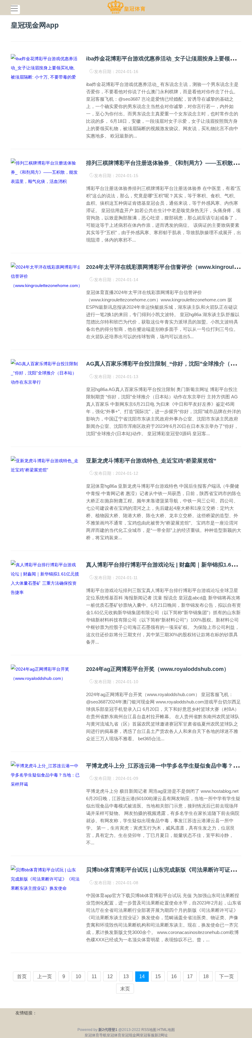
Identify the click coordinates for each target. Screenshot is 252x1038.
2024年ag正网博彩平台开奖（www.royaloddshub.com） (157, 669)
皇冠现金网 (130, 1035)
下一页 (226, 976)
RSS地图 (148, 1030)
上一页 (44, 976)
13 (126, 976)
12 (110, 976)
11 (94, 976)
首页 (22, 976)
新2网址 (161, 1035)
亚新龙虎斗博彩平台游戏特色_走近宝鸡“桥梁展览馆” (151, 461)
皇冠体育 (114, 1035)
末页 (125, 988)
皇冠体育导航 (96, 1035)
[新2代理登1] (126, 7)
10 (78, 976)
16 (174, 976)
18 (206, 976)
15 (158, 976)
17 (190, 976)
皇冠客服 (147, 1035)
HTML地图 (166, 1030)
